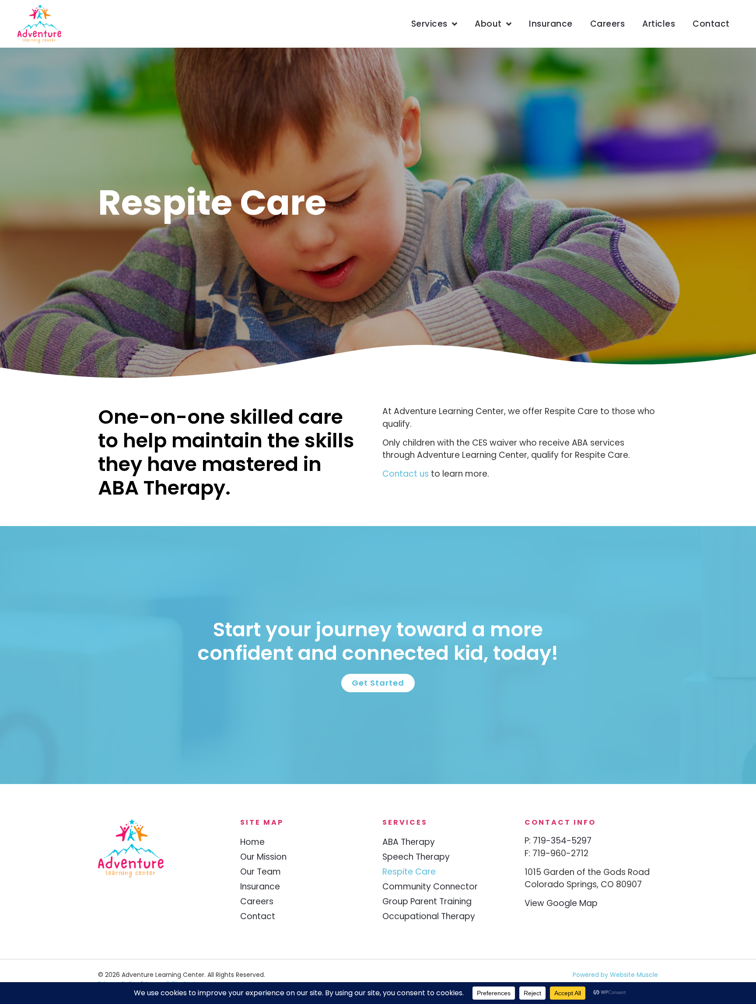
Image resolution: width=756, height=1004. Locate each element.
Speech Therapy (416, 857)
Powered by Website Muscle (615, 974)
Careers (607, 24)
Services (429, 24)
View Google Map (561, 903)
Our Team (260, 872)
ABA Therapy (408, 842)
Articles (658, 24)
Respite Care (409, 872)
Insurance (551, 24)
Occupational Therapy (428, 916)
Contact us (405, 474)
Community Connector (430, 886)
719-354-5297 (562, 841)
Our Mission (263, 857)
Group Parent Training (427, 901)
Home (252, 842)
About (488, 24)
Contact (711, 24)
